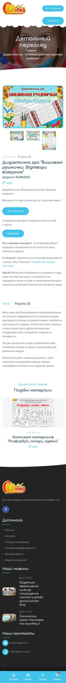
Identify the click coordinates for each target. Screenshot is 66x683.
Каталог (54, 8)
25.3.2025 (27, 612)
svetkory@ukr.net (18, 643)
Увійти (53, 20)
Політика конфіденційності (20, 548)
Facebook (13, 233)
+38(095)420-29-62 (20, 652)
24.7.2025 (27, 578)
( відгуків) (24, 156)
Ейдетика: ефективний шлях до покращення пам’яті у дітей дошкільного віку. (31, 593)
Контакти (10, 536)
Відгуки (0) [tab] (22, 303)
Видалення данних (16, 560)
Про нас (9, 530)
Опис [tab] (6, 303)
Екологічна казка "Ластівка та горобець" (31, 620)
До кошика (15, 211)
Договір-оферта (14, 554)
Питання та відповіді (17, 542)
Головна (31, 50)
